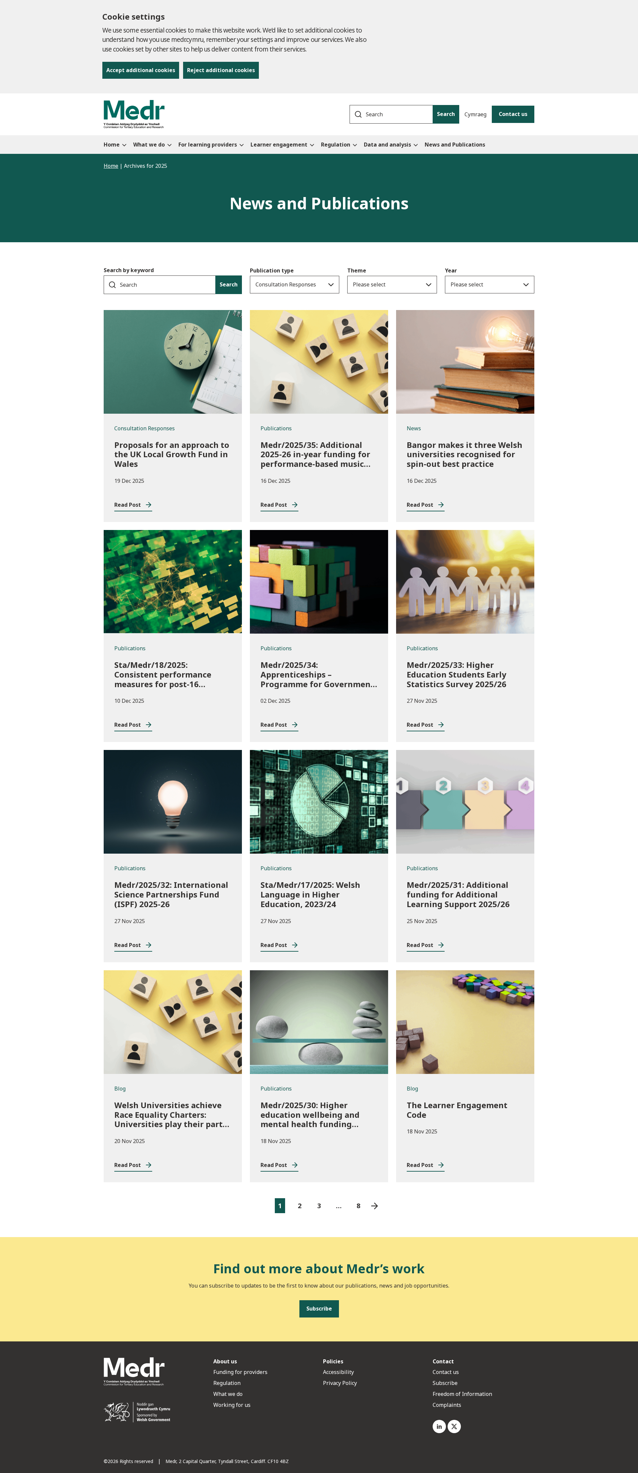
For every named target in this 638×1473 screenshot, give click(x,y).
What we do (228, 1394)
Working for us (232, 1405)
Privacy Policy (340, 1383)
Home (111, 165)
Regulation (227, 1383)
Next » (375, 1205)
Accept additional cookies (140, 70)
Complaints (447, 1405)
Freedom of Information (462, 1394)
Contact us (513, 114)
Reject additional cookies (221, 70)
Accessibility (338, 1372)
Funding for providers (240, 1372)
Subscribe (445, 1383)
